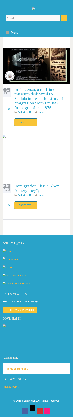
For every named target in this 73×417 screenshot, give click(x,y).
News (41, 112)
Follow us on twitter (21, 310)
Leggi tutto (25, 122)
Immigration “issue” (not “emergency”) (36, 188)
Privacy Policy (11, 386)
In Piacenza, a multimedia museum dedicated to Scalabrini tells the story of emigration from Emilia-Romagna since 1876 (38, 98)
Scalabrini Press (17, 368)
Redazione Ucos (26, 112)
